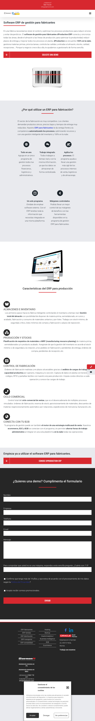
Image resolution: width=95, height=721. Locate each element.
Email (5, 529)
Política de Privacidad (20, 582)
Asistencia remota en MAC (26, 670)
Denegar (46, 715)
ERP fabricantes (26, 630)
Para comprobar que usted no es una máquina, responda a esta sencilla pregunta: (38, 565)
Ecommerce (47, 645)
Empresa (7, 508)
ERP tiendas (26, 633)
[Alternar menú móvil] (90, 13)
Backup (47, 633)
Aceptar (32, 715)
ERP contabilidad (27, 643)
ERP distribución (27, 636)
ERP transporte (26, 639)
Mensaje (7, 540)
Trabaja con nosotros (67, 650)
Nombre (7, 495)
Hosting (47, 630)
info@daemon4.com (47, 7)
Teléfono (7, 519)
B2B (47, 642)
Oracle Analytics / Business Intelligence (47, 637)
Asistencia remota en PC (26, 665)
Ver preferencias (61, 715)
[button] (67, 687)
